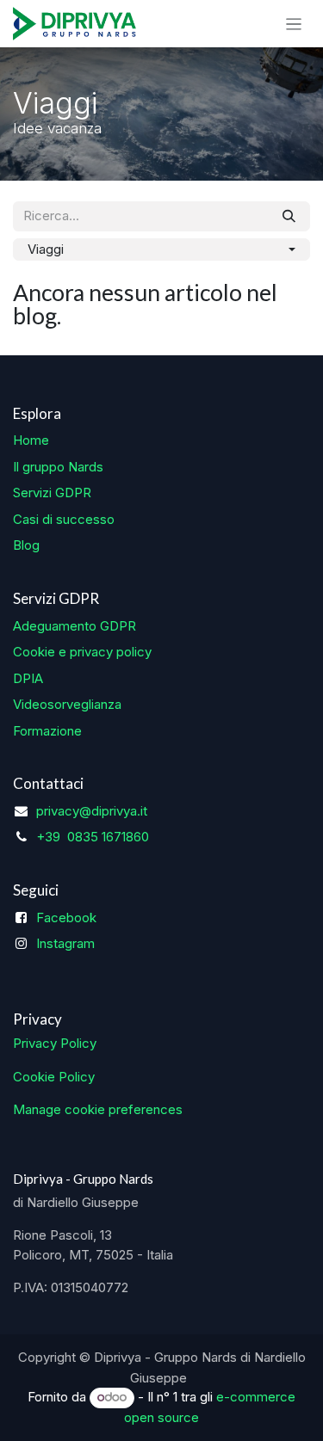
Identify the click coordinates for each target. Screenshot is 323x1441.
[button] (161, 250)
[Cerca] (289, 216)
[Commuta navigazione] (294, 23)
